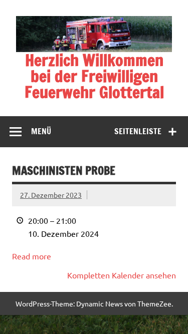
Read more (31, 256)
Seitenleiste (137, 131)
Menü (41, 131)
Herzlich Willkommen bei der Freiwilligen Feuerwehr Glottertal (94, 76)
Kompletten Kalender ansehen (121, 275)
